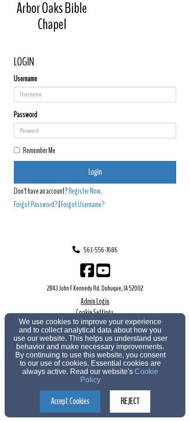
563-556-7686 (100, 250)
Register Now (85, 191)
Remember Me (39, 150)
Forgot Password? (36, 204)
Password (25, 114)
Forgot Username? (83, 204)
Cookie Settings (95, 312)
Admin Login (95, 301)
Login (95, 172)
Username (25, 78)
